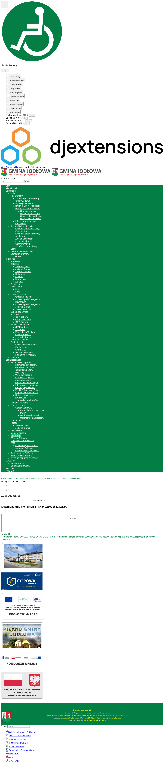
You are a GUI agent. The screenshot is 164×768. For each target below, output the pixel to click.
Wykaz (6, 534)
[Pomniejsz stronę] (30, 115)
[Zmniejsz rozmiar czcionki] (22, 118)
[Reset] (3, 70)
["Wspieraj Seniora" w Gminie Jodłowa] (22, 698)
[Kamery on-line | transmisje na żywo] (23, 569)
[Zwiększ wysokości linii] (30, 121)
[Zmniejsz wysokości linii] (26, 121)
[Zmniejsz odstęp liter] (24, 123)
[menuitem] (8, 186)
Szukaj (26, 181)
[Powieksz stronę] (33, 115)
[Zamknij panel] (7, 70)
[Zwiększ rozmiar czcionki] (25, 118)
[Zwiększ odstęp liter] (28, 123)
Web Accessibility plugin (12, 167)
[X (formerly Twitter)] (6, 491)
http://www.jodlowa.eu (113, 718)
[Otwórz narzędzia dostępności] (4, 4)
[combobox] (12, 181)
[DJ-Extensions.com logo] (82, 164)
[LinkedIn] (6, 489)
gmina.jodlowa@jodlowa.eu (68, 718)
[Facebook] (6, 486)
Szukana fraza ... (9, 178)
